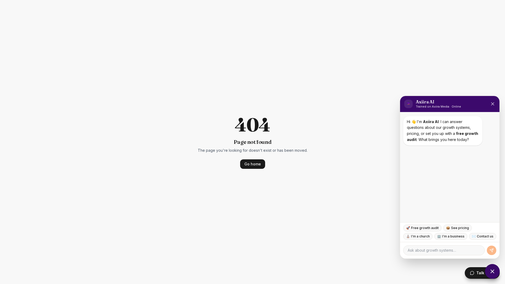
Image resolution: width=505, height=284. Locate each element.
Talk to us (485, 273)
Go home (252, 164)
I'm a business (450, 236)
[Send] (491, 250)
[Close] (492, 103)
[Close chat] (492, 271)
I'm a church (418, 236)
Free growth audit (422, 228)
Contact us (482, 236)
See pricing (457, 228)
